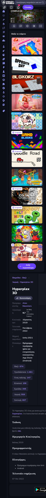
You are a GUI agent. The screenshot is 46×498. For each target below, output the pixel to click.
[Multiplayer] (3, 36)
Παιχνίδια (16, 277)
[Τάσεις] (3, 24)
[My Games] (11, 7)
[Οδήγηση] (3, 80)
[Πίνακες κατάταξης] (3, 40)
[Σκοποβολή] (3, 96)
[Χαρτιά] (3, 105)
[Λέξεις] (3, 76)
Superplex (17, 413)
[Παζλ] (3, 84)
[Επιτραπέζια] (3, 71)
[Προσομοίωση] (3, 92)
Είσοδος (28, 7)
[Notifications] (18, 7)
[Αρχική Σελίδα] (3, 11)
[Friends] (4, 7)
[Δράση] (3, 67)
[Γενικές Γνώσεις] (3, 63)
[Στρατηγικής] (3, 100)
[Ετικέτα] (3, 111)
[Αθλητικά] (3, 59)
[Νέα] (3, 20)
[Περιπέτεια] (3, 88)
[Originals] (3, 32)
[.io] (3, 55)
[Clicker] (3, 51)
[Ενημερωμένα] (3, 28)
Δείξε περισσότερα (28, 266)
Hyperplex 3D (26, 282)
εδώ (19, 431)
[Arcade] (3, 47)
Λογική (15, 282)
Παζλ (24, 277)
